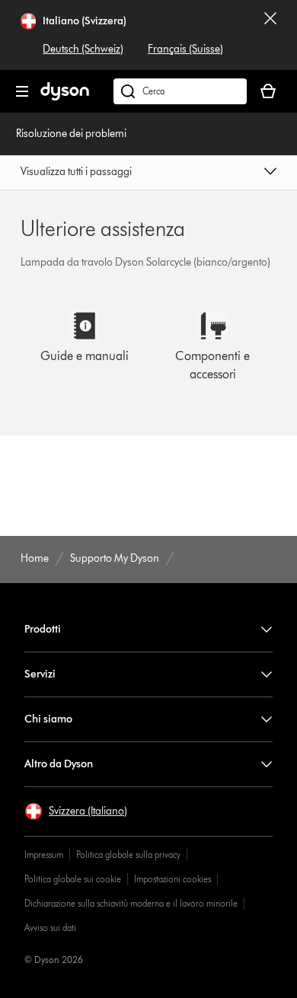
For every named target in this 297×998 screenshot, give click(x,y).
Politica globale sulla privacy (128, 854)
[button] (148, 173)
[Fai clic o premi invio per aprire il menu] (22, 91)
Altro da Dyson (58, 763)
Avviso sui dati (50, 927)
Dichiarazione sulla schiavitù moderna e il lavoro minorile (131, 903)
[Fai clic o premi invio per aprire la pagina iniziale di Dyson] (64, 97)
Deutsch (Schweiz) (83, 49)
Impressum (43, 854)
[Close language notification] (270, 35)
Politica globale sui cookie (72, 879)
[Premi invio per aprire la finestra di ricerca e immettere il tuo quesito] (180, 91)
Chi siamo (48, 719)
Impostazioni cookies (172, 879)
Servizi (40, 674)
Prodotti (42, 629)
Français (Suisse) (185, 49)
